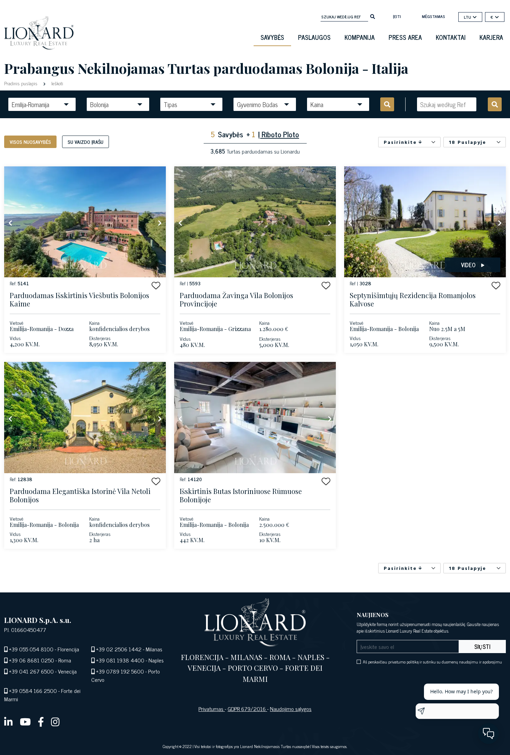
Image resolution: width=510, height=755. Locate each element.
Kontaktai (451, 37)
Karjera (491, 37)
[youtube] (25, 721)
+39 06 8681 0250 (32, 660)
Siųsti (482, 646)
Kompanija (360, 37)
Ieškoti (56, 83)
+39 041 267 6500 (31, 671)
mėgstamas (433, 16)
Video (468, 264)
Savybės (272, 37)
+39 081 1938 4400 (120, 660)
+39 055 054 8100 (31, 648)
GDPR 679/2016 (247, 708)
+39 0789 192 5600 (120, 671)
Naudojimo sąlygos (291, 708)
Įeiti (397, 16)
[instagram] (55, 721)
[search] (372, 16)
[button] (156, 285)
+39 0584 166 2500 (33, 690)
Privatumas (211, 708)
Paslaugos (314, 37)
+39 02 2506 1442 (119, 648)
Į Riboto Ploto (278, 134)
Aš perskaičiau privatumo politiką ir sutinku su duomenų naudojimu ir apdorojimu (432, 662)
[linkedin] (8, 721)
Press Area (405, 37)
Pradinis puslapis (21, 83)
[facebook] (41, 721)
